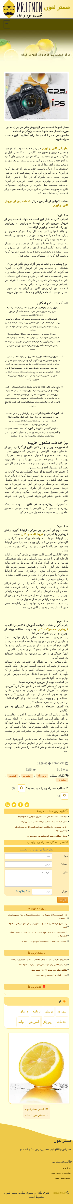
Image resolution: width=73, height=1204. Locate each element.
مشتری (62, 779)
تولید (21, 1021)
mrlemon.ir (59, 1192)
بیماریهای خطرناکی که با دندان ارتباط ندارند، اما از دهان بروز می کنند (39, 959)
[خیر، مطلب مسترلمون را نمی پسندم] (64, 796)
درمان (24, 1011)
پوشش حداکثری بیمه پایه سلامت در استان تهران (47, 836)
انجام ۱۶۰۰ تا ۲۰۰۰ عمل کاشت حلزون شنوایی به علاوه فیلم (43, 816)
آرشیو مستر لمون (63, 1178)
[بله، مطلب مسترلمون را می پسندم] (21, 788)
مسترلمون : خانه (35, 1115)
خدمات (27, 775)
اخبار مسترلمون (35, 1108)
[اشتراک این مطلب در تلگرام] (27, 804)
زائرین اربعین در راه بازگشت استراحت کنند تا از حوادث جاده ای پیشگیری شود (41, 829)
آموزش (34, 1021)
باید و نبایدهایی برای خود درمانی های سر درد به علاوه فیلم (43, 965)
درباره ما (67, 1168)
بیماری (61, 1011)
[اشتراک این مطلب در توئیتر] (14, 804)
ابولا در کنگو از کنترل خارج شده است (51, 975)
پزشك (49, 1011)
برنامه (36, 1011)
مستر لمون (57, 7)
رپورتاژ (42, 775)
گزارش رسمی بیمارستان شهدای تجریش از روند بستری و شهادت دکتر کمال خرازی (38, 934)
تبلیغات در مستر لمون (61, 1173)
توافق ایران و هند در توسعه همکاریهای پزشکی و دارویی (43, 941)
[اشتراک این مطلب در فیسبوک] (20, 804)
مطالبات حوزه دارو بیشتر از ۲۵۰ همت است (49, 970)
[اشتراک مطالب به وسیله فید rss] (7, 804)
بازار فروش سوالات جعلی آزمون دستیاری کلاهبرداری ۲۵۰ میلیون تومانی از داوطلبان (37, 916)
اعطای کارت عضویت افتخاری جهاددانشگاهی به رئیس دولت (44, 822)
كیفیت (12, 775)
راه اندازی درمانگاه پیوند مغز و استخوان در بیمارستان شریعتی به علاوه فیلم (38, 925)
